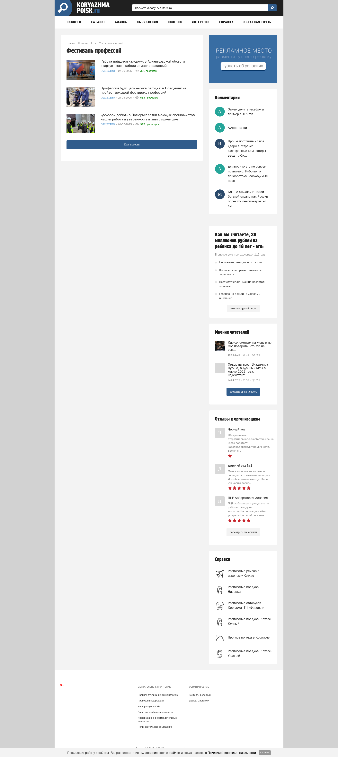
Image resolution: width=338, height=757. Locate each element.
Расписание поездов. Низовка (244, 589)
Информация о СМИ (149, 706)
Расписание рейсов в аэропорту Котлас (243, 573)
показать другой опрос (243, 308)
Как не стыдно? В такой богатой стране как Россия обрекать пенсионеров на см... (248, 199)
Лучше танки (237, 128)
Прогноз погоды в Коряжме (249, 637)
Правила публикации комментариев (158, 695)
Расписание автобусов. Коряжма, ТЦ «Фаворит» (246, 605)
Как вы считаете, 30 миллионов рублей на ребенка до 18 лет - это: (239, 240)
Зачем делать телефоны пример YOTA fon (246, 111)
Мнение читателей (232, 332)
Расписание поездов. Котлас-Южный (249, 621)
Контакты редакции (200, 695)
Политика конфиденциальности (155, 712)
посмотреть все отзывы (243, 532)
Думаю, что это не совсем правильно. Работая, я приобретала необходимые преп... (248, 173)
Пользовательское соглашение (155, 727)
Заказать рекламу (199, 700)
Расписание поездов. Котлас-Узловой (249, 653)
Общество (108, 70)
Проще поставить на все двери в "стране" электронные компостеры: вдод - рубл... (247, 148)
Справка (222, 559)
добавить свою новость (243, 391)
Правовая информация (151, 700)
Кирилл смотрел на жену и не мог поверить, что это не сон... (249, 346)
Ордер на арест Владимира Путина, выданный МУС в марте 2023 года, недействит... (248, 370)
